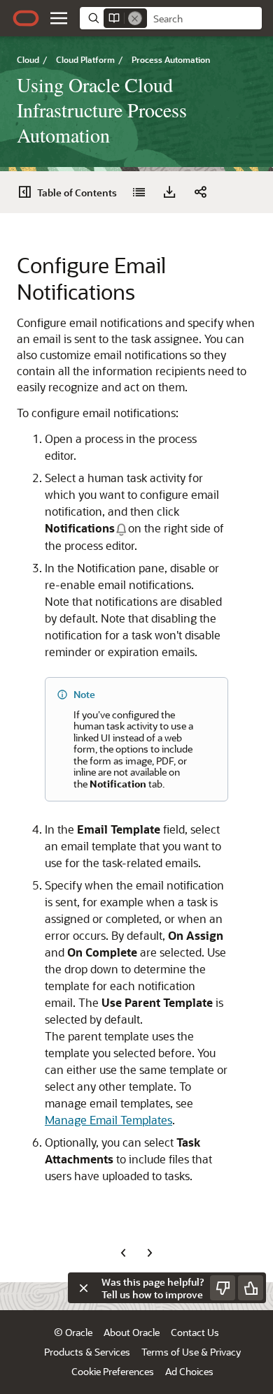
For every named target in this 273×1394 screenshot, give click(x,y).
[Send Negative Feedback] (222, 1287)
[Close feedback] (83, 1287)
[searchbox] (204, 18)
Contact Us (195, 1332)
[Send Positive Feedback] (250, 1287)
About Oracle (132, 1332)
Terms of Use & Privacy (191, 1352)
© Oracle (73, 1332)
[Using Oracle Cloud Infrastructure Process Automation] (138, 192)
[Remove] (135, 18)
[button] (59, 18)
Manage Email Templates (108, 1119)
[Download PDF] (169, 192)
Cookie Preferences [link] (112, 1371)
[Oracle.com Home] (26, 18)
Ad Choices (189, 1371)
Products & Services (87, 1352)
